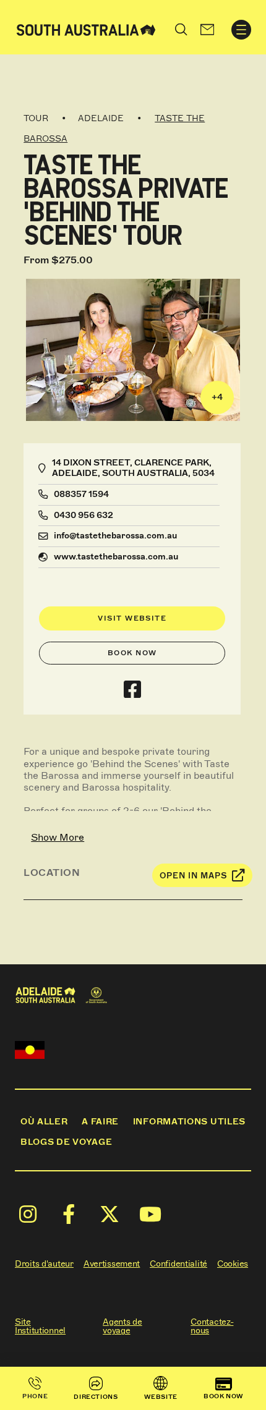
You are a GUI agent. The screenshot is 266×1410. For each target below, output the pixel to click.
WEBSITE (161, 1397)
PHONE (35, 1396)
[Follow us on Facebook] (132, 689)
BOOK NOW (224, 1396)
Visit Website (132, 618)
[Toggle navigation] (241, 30)
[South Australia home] (86, 29)
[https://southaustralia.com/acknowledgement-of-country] (30, 1050)
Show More (57, 837)
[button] (207, 30)
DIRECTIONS (96, 1397)
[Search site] (181, 29)
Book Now (132, 652)
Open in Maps (194, 875)
